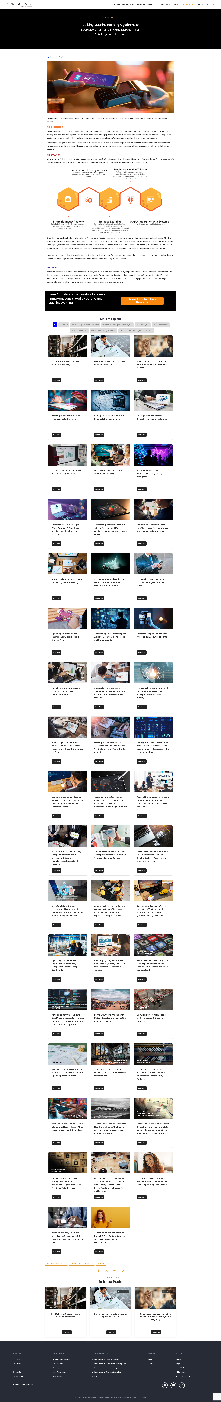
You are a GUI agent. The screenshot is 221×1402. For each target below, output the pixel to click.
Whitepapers (180, 1372)
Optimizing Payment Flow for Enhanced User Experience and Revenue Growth (65, 636)
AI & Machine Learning (61, 1359)
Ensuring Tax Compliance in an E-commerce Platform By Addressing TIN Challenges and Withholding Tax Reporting (110, 747)
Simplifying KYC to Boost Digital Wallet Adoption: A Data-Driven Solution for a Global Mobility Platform (65, 529)
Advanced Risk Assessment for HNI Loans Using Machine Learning (67, 581)
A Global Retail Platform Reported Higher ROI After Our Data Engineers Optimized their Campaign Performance (109, 1237)
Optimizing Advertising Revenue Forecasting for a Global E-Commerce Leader (66, 691)
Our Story (16, 1359)
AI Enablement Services (124, 4)
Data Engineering (161, 325)
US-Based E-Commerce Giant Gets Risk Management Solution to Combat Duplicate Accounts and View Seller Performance (152, 856)
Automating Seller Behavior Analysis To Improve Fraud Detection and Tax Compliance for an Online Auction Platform (110, 693)
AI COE (95, 1376)
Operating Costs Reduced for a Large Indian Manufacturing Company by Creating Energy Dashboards (65, 965)
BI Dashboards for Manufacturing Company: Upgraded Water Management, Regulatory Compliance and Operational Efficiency (66, 858)
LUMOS (151, 1364)
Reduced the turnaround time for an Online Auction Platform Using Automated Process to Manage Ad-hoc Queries (153, 802)
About (176, 4)
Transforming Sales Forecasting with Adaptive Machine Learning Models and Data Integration (110, 636)
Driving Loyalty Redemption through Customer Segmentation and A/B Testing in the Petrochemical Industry (152, 693)
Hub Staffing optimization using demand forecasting (66, 363)
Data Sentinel (153, 1368)
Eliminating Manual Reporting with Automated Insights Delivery (66, 472)
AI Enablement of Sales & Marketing (105, 1359)
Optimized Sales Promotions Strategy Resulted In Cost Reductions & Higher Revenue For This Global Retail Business (66, 1183)
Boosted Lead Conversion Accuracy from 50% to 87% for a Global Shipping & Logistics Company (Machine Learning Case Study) (152, 911)
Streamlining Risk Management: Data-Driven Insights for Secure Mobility (151, 582)
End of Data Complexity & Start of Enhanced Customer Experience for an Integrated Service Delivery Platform (152, 1074)
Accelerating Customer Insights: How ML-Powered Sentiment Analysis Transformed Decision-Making (153, 528)
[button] (56, 380)
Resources (165, 4)
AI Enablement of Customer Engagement (107, 1368)
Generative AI (58, 1364)
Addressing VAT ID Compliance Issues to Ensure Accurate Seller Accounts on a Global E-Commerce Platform (67, 747)
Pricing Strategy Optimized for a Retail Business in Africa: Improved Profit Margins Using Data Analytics (152, 1181)
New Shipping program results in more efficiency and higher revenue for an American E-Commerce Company (109, 965)
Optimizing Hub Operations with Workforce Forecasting (108, 472)
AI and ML (64, 325)
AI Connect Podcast (183, 1376)
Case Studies (109, 18)
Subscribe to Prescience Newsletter (142, 301)
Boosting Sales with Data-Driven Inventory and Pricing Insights (66, 417)
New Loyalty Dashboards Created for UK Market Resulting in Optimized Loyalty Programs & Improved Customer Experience (67, 802)
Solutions (152, 4)
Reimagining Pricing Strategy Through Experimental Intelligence (152, 417)
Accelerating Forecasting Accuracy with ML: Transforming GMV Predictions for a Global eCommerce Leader (110, 529)
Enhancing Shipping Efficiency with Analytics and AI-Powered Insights (152, 635)
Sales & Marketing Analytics (103, 330)
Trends (178, 1359)
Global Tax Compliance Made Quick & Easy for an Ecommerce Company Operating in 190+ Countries (68, 1072)
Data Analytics (142, 325)
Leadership (17, 1364)
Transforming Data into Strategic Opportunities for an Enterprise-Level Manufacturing (110, 1072)
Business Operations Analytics (85, 325)
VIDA (150, 1359)
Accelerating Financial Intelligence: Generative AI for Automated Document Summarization (109, 582)
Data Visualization (79, 330)
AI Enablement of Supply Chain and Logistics (109, 1364)
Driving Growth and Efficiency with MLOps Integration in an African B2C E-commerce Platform (110, 1018)
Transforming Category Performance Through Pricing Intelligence (149, 473)
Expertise (141, 4)
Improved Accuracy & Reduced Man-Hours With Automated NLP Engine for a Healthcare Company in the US (67, 1237)
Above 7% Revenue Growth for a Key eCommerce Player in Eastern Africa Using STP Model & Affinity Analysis (67, 1127)
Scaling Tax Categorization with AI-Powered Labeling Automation (109, 417)
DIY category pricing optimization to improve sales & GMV (110, 363)
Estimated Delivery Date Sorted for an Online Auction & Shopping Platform (152, 1018)
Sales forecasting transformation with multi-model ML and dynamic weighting (152, 364)
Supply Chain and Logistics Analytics (136, 330)
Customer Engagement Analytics (117, 325)
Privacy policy (18, 1376)
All (55, 325)
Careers (16, 1368)
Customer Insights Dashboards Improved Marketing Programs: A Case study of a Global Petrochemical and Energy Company (110, 802)
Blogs (178, 1364)
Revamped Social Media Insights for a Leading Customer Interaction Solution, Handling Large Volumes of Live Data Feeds (153, 965)
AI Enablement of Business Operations (107, 1372)
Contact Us (202, 4)
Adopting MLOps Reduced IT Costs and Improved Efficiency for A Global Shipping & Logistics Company (110, 854)
